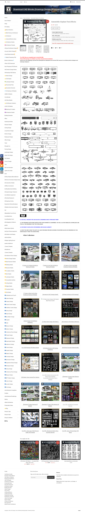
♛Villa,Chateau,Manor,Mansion (11, 176)
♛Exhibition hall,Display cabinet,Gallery (10, 236)
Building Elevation (9, 115)
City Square (7, 158)
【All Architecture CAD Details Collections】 (70, 321)
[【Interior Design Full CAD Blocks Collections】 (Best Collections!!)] (30, 308)
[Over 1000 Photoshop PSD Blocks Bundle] (30, 334)
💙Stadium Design (9, 329)
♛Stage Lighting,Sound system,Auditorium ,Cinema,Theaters (10, 243)
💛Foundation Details (9, 271)
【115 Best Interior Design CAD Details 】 (50, 321)
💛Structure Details (9, 267)
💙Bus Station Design (9, 316)
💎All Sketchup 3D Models (10, 91)
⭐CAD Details (8, 78)
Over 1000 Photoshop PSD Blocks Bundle (30, 347)
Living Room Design (9, 130)
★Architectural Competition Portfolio (11, 391)
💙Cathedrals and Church (10, 295)
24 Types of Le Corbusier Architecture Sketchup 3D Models (30, 266)
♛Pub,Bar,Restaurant (9, 198)
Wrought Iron (7, 146)
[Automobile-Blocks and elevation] (71, 450)
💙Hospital (7, 320)
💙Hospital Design (9, 350)
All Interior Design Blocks (10, 475)
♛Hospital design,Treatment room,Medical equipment (11, 193)
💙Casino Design (8, 381)
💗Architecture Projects (10, 45)
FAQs (6, 23)
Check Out (78, 1)
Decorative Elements (9, 484)
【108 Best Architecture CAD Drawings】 (70, 294)
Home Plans (7, 490)
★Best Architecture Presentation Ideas (9, 404)
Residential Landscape (9, 496)
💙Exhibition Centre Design (11, 307)
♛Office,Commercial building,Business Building (10, 187)
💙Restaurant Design (9, 338)
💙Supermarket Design (10, 341)
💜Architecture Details (9, 112)
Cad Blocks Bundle (8, 474)
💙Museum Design (9, 326)
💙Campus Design (9, 301)
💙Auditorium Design (9, 344)
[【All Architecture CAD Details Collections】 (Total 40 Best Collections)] (70, 308)
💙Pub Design (8, 387)
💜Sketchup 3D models (10, 109)
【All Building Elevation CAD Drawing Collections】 (50, 348)
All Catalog (7, 26)
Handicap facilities (9, 121)
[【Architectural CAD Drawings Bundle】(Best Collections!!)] (50, 280)
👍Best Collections (9, 29)
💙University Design (9, 356)
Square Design (8, 499)
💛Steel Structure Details (10, 261)
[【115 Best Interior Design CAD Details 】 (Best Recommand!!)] (50, 308)
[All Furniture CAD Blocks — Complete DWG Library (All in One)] (29, 450)
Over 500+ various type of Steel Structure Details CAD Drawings (30, 431)
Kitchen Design (8, 134)
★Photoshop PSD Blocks (10, 72)
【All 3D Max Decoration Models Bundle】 (70, 347)
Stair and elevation (9, 167)
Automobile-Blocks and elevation (71, 461)
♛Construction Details (9, 182)
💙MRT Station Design (10, 378)
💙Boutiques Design (9, 365)
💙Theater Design (9, 335)
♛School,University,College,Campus (11, 179)
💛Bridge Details (8, 286)
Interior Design (7, 489)
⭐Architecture (8, 36)
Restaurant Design (9, 137)
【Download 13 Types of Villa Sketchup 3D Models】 (50, 405)
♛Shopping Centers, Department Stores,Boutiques (11, 202)
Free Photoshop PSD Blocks (11, 66)
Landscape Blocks (8, 492)
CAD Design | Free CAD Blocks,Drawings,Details (19, 510)
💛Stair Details (8, 274)
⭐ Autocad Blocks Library (10, 39)
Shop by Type (11, 411)
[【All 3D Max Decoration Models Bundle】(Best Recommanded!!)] (70, 334)
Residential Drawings (9, 495)
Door (6, 173)
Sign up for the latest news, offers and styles (39, 474)
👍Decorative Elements (10, 88)
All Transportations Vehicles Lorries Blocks (50, 461)
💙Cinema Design (9, 347)
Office (6, 118)
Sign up (25, 1)
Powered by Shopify (31, 510)
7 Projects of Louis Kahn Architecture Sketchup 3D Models (50, 266)
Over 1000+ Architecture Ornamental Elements (70, 405)
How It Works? (8, 20)
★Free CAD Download (10, 63)
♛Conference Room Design (11, 255)
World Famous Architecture (10, 504)
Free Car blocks (27, 18)
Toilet (6, 143)
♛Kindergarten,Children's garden (10, 223)
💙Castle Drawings (9, 298)
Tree (6, 164)
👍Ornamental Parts (9, 85)
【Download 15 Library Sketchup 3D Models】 (30, 405)
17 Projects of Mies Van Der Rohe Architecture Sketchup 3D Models (30, 294)
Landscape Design (9, 152)
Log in (21, 1)
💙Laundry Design (9, 384)
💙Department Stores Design (11, 362)
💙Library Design (8, 310)
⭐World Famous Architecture (11, 33)
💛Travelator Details (9, 289)
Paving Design (8, 149)
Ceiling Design (8, 127)
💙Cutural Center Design (10, 304)
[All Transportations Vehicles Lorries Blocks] (50, 450)
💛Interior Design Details (10, 258)
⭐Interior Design (8, 75)
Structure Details (8, 124)
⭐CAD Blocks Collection (10, 103)
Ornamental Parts (8, 483)
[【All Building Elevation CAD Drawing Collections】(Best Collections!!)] (50, 334)
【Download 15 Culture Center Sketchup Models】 (70, 377)
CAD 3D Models (8, 480)
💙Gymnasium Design (9, 359)
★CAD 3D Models (9, 106)
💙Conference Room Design (11, 332)
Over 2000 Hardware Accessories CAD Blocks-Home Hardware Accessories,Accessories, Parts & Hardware (50, 377)
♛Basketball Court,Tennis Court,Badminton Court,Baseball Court (10, 216)
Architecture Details (9, 486)
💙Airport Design (8, 313)
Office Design (8, 140)
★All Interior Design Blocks (11, 69)
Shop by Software (11, 417)
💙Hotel (6, 323)
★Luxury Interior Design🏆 (10, 51)
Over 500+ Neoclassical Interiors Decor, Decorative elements (50, 431)
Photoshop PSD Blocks (9, 478)
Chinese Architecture (9, 501)
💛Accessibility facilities (10, 280)
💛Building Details (9, 264)
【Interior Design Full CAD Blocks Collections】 (30, 321)
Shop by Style (11, 414)
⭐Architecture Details (9, 42)
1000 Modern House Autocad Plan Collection (30, 377)
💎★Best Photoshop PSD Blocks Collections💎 (10, 59)
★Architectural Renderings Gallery (10, 398)
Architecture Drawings (9, 481)
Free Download (8, 502)
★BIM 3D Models (8, 94)
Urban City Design (9, 155)
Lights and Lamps (8, 170)
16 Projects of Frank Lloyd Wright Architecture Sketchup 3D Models (70, 266)
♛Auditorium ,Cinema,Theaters (8, 251)
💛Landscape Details (9, 277)
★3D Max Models (8, 100)
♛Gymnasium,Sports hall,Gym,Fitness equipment (11, 230)
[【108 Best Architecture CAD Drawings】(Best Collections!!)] (70, 280)
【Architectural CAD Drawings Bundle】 (50, 294)
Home (6, 17)
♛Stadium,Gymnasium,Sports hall (11, 208)
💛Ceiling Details (8, 283)
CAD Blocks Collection (9, 477)
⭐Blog (6, 408)
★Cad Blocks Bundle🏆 (10, 54)
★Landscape (7, 97)
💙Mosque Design (9, 375)
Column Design (8, 161)
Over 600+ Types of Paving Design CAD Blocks (70, 431)
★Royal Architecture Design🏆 (11, 48)
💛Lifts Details (8, 292)
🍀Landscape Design (9, 81)
